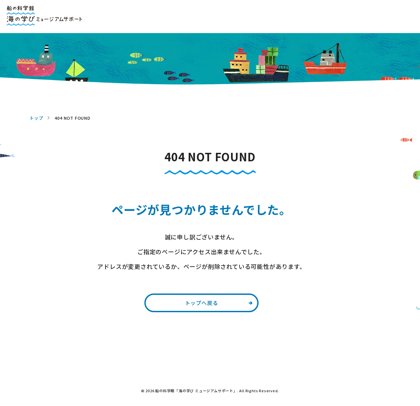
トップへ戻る (201, 303)
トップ (36, 118)
